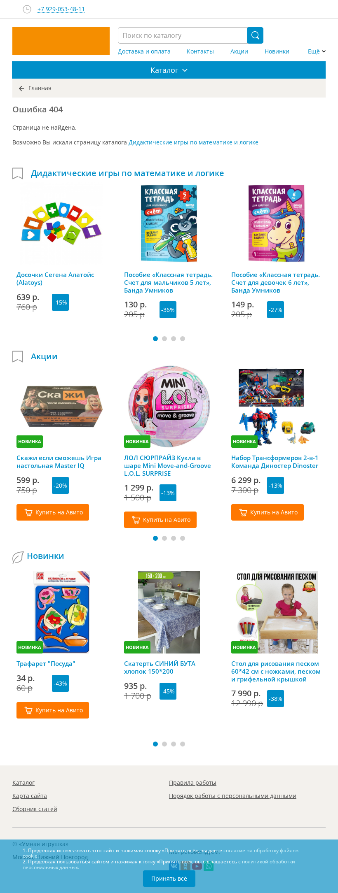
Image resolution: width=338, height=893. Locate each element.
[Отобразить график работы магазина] (27, 9)
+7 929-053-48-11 (61, 9)
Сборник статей (34, 809)
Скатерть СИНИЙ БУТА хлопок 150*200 (159, 667)
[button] (155, 338)
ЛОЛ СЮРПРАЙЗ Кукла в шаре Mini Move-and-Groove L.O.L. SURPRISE (167, 465)
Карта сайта (29, 796)
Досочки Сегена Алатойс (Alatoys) (55, 278)
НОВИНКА (29, 441)
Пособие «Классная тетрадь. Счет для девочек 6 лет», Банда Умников (275, 282)
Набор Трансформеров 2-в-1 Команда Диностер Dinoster (275, 462)
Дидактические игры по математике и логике (193, 142)
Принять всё (169, 878)
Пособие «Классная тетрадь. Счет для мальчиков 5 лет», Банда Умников (168, 282)
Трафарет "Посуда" (45, 663)
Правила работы (192, 782)
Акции (239, 51)
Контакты (200, 51)
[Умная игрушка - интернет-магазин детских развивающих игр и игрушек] (61, 41)
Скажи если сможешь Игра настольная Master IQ (58, 462)
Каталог (23, 782)
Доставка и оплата (144, 51)
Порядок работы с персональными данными (232, 796)
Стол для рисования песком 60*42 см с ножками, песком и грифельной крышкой (276, 671)
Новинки (277, 51)
